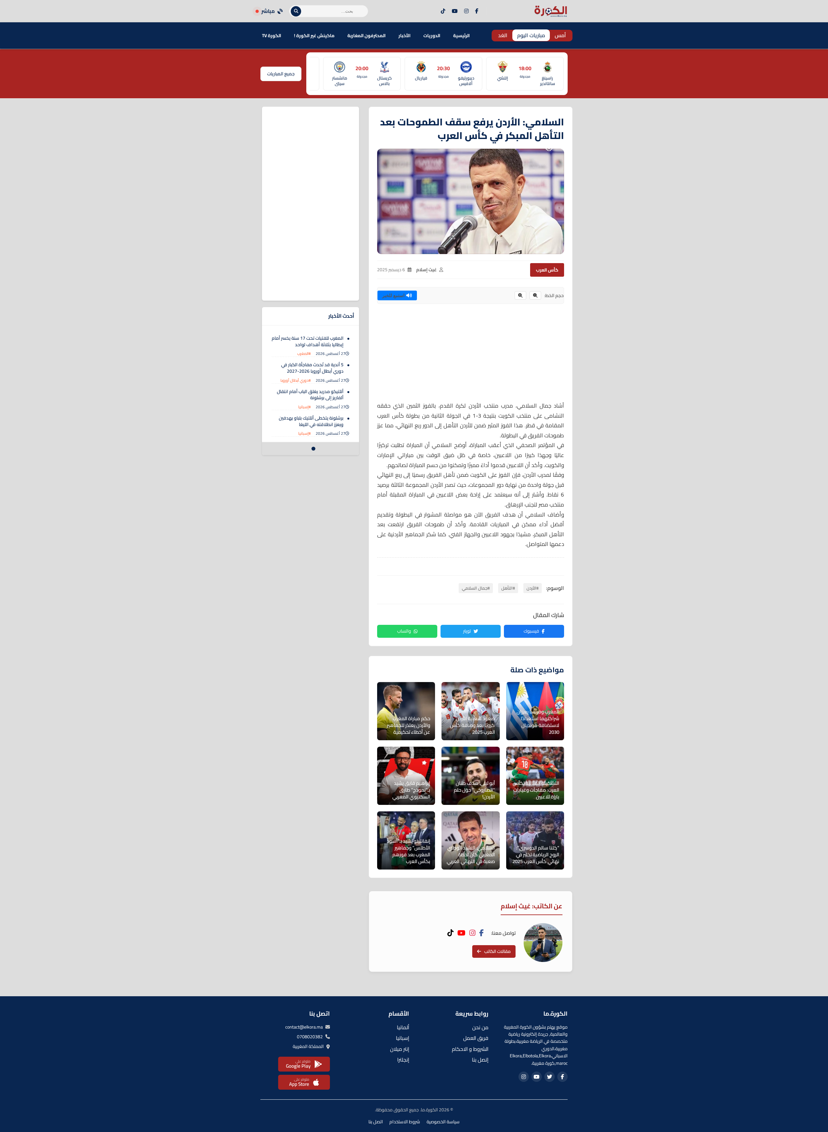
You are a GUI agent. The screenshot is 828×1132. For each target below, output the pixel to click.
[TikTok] (443, 11)
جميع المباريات (281, 73)
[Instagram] (466, 11)
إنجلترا (403, 1059)
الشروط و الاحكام (470, 1049)
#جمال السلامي (476, 588)
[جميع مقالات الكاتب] (543, 942)
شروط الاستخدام (404, 1121)
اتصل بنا (375, 1121)
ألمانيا (403, 1027)
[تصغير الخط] (535, 295)
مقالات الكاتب (497, 951)
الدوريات (431, 35)
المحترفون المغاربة (366, 35)
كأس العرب (547, 270)
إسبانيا (402, 1038)
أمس (560, 35)
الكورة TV (271, 35)
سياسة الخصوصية (443, 1121)
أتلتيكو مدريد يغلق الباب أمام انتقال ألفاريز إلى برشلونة (310, 394)
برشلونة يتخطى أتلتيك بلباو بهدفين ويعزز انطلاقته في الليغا (311, 421)
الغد (502, 35)
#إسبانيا (304, 407)
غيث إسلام (426, 269)
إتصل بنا (480, 1059)
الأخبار (404, 35)
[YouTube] (455, 11)
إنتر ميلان (399, 1049)
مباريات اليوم (531, 35)
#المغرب (304, 353)
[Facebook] (476, 11)
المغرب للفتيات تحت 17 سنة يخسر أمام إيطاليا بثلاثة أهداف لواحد (307, 341)
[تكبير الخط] (520, 295)
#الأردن (533, 588)
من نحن (480, 1027)
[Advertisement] (470, 355)
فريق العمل (475, 1038)
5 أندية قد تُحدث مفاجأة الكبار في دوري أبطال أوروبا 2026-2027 (312, 367)
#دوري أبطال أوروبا (295, 380)
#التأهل (508, 588)
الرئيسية (461, 35)
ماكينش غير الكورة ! (314, 35)
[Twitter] (549, 1077)
